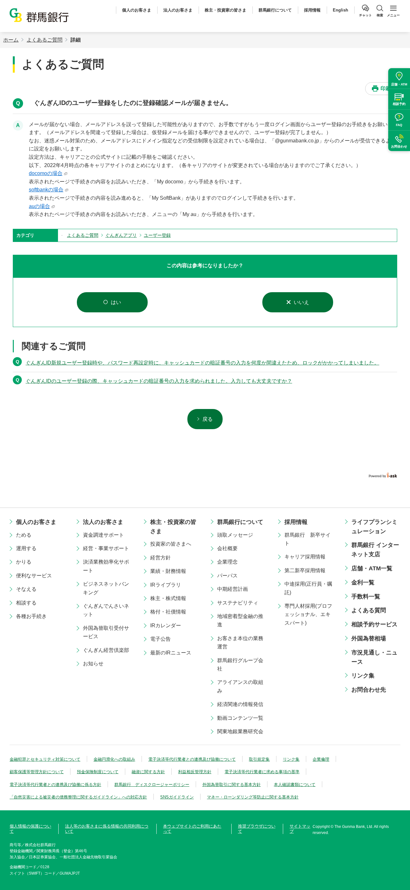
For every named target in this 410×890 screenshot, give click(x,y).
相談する (26, 602)
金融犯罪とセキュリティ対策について (45, 759)
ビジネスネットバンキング (106, 588)
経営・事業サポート (106, 548)
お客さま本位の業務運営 (240, 642)
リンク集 (362, 675)
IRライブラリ (165, 585)
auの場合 (39, 206)
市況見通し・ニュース (374, 657)
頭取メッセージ (235, 535)
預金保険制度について (98, 771)
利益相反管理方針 (194, 771)
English (340, 10)
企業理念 (227, 562)
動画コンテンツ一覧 (240, 718)
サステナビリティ (237, 602)
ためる (23, 535)
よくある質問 (368, 610)
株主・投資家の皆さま (225, 10)
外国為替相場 (368, 638)
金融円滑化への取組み (114, 759)
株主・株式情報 (168, 598)
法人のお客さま (178, 10)
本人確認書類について (295, 784)
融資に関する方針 (148, 771)
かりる (23, 562)
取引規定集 (259, 759)
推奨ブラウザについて (256, 829)
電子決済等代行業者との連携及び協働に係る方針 (55, 784)
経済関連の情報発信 (240, 704)
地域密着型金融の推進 (240, 620)
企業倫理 (321, 759)
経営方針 (160, 557)
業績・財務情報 (168, 571)
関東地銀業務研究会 (240, 731)
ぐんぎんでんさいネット (106, 610)
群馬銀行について (275, 10)
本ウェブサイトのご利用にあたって (192, 829)
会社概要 (227, 548)
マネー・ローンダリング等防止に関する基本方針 (253, 797)
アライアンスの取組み (240, 686)
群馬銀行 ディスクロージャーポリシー (151, 784)
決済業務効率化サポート (106, 566)
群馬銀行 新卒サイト (307, 539)
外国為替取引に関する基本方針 (231, 784)
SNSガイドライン (177, 797)
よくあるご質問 (44, 40)
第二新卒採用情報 (304, 570)
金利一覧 (362, 582)
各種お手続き (31, 616)
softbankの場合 (46, 189)
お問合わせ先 (368, 689)
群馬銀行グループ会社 (240, 664)
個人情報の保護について (30, 829)
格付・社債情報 (168, 611)
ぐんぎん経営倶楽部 (106, 650)
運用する (26, 548)
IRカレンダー (165, 625)
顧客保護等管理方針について (37, 771)
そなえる (26, 589)
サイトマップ (300, 829)
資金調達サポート (103, 535)
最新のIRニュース (170, 652)
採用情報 (312, 10)
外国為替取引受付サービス (106, 632)
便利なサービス (34, 575)
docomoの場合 (45, 173)
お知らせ (93, 663)
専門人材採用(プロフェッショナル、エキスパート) (308, 614)
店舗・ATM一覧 (371, 568)
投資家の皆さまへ (170, 544)
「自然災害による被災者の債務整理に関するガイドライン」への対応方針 (78, 797)
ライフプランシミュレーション (374, 526)
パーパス (227, 575)
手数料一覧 (365, 596)
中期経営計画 (232, 589)
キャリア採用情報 (304, 556)
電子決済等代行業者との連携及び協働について (192, 759)
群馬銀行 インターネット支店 (375, 549)
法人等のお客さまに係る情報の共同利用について (106, 829)
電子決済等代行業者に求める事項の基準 (262, 771)
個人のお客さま (136, 10)
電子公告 (160, 639)
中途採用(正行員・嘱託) (308, 588)
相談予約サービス (374, 624)
